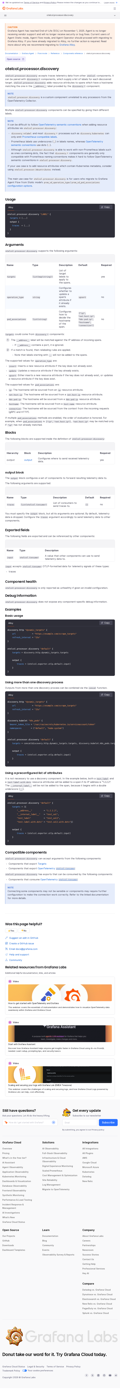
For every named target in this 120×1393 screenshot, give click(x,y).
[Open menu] (115, 9)
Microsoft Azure (90, 1167)
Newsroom (87, 1250)
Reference (55, 53)
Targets (42, 863)
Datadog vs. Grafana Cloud (96, 1290)
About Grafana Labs (92, 1236)
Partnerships (89, 1245)
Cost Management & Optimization (59, 1175)
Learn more (109, 2)
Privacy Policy (50, 2)
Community (48, 1245)
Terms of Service (31, 2)
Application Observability (15, 1172)
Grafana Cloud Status (13, 1222)
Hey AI (85, 1273)
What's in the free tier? (14, 1158)
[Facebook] (86, 1375)
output (28, 459)
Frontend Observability (14, 1190)
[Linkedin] (98, 1375)
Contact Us (88, 1259)
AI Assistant (8, 1162)
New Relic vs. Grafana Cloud (97, 1304)
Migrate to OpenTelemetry (56, 1189)
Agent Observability (12, 1167)
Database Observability (14, 1186)
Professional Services (93, 1268)
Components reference (73, 53)
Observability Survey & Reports (58, 1254)
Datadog (86, 1176)
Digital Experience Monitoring (57, 1166)
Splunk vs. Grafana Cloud (95, 1313)
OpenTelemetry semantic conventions (60, 124)
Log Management (51, 1184)
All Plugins (87, 1153)
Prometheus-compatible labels (39, 136)
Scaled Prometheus (52, 1170)
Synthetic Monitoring (13, 1195)
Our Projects (8, 1236)
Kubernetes (88, 1172)
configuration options (20, 185)
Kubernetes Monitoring (14, 1176)
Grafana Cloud (78, 1354)
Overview (7, 1148)
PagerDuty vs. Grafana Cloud (97, 1308)
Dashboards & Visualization (16, 1181)
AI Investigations (11, 1212)
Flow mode (42, 53)
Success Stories (90, 1254)
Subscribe (108, 1122)
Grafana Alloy (67, 44)
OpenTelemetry (56, 868)
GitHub (6, 1240)
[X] (92, 1375)
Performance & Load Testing (17, 1200)
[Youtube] (110, 1375)
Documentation (11, 53)
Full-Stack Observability (54, 1153)
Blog (44, 1240)
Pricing (5, 1153)
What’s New (8, 1217)
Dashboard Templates (13, 1250)
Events (45, 1250)
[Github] (104, 1375)
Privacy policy (98, 1130)
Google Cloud (89, 1162)
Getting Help (89, 1264)
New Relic (87, 1181)
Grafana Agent (28, 53)
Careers (86, 1240)
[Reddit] (116, 1375)
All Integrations (90, 1148)
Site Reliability (49, 1180)
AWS (84, 1158)
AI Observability (50, 1148)
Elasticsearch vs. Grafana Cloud (99, 1299)
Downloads (8, 1245)
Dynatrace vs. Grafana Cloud (97, 1294)
